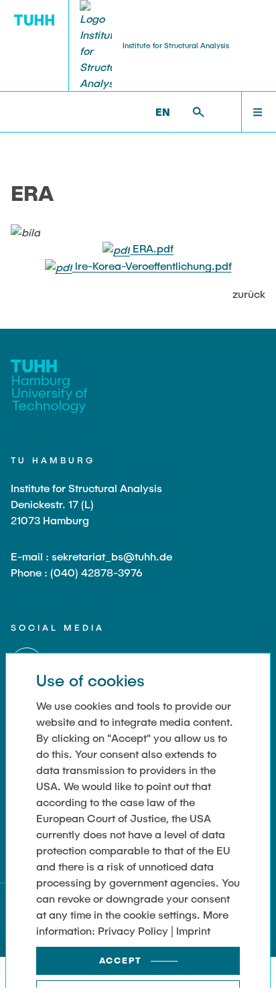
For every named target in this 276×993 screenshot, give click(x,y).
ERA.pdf (152, 248)
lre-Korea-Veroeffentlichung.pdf (152, 265)
